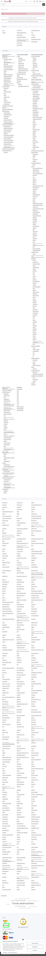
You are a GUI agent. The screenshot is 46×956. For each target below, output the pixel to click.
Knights (34, 290)
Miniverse (35, 77)
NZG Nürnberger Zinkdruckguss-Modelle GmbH (8, 743)
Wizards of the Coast (21, 882)
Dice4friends (4, 584)
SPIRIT (34, 323)
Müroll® (33, 730)
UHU (18, 847)
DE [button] (25, 1)
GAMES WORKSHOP (8, 76)
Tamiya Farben (7, 97)
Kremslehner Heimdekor (36, 683)
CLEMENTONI (34, 557)
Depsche (4, 579)
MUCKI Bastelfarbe (7, 437)
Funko (3, 622)
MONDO (18, 722)
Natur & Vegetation (7, 138)
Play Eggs (34, 300)
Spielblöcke (35, 110)
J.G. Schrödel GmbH (21, 670)
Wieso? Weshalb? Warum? (22, 79)
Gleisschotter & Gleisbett (9, 135)
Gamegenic (4, 624)
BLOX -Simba (35, 154)
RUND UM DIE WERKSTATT (7, 477)
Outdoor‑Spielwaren (37, 85)
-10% (18, 404)
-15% (18, 403)
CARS (34, 272)
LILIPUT (18, 690)
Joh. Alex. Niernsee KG (21, 674)
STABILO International (35, 816)
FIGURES (34, 283)
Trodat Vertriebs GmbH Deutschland (7, 844)
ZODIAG (32, 887)
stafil (18, 819)
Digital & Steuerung (8, 119)
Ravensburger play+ (37, 73)
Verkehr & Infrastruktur (8, 142)
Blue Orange (19, 541)
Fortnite (34, 191)
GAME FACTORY (34, 622)
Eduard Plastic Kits (35, 595)
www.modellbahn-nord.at (23, 927)
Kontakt (3, 32)
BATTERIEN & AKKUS (8, 59)
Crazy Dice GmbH (5, 566)
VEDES (18, 853)
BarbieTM (35, 270)
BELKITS (18, 535)
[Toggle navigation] (1, 1)
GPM (18, 631)
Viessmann (19, 871)
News (3, 30)
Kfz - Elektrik (6, 481)
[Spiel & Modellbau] (7, 1)
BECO (32, 533)
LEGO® (32, 166)
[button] (34, 1)
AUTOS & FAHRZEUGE (35, 56)
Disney (34, 277)
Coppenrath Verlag (6, 562)
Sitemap (33, 34)
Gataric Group (34, 624)
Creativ (5, 429)
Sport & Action (35, 311)
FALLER (32, 606)
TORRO (5, 71)
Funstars (34, 284)
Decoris (3, 572)
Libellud (4, 690)
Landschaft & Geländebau (7, 124)
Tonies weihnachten (23, 903)
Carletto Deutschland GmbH (37, 553)
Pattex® (3, 752)
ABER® (32, 502)
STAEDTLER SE (5, 819)
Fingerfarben (6, 399)
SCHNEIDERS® (5, 798)
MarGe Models (5, 701)
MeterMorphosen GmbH (36, 711)
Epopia (18, 602)
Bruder (32, 549)
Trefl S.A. (18, 839)
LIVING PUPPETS (5, 692)
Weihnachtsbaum (33, 906)
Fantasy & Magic (36, 281)
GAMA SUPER (19, 622)
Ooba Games (33, 746)
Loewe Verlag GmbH (21, 692)
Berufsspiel (35, 372)
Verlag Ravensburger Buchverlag (6, 868)
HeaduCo (33, 647)
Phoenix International (6, 759)
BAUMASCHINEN (7, 79)
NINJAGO (34, 217)
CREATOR (34, 180)
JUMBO (34, 133)
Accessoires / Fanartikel (7, 390)
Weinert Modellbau (35, 876)
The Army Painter (7, 102)
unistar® (33, 849)
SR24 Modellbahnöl (21, 816)
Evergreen (33, 604)
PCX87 (3, 755)
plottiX (32, 764)
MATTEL (34, 134)
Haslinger (4, 645)
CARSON (33, 555)
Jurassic (34, 201)
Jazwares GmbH (20, 672)
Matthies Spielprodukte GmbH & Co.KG (8, 706)
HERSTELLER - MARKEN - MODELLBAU (8, 84)
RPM (18, 792)
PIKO (18, 761)
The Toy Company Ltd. (21, 825)
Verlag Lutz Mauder (6, 865)
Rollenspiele (35, 106)
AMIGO (34, 122)
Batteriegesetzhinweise (36, 39)
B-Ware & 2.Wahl (20, 406)
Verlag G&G (4, 863)
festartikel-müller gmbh (7, 611)
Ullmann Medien (34, 847)
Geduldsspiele (35, 115)
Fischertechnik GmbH (21, 613)
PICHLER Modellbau (6, 761)
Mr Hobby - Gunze (20, 726)
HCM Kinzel (4, 647)
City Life (34, 327)
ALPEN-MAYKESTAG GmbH (7, 511)
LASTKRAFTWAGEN (7, 78)
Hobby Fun (4, 660)
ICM (17, 664)
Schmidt (34, 145)
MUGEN (3, 730)
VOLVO (18, 873)
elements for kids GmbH (21, 599)
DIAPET (32, 581)
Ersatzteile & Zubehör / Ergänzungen (37, 342)
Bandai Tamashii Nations (36, 530)
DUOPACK (35, 279)
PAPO (34, 377)
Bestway (33, 535)
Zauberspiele (35, 113)
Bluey (34, 242)
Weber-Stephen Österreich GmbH (22, 877)
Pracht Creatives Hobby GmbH (37, 768)
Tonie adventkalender (20, 906)
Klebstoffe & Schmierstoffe (7, 105)
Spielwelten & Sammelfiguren (37, 375)
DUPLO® (34, 184)
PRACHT (5, 441)
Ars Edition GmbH (34, 522)
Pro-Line (4, 772)
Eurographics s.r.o (20, 604)
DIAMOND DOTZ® (20, 581)
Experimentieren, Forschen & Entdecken (37, 81)
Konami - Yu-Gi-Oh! (6, 683)
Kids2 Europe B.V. (20, 681)
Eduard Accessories (21, 595)
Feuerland (19, 611)
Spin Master (33, 814)
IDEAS (34, 199)
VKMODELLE (33, 871)
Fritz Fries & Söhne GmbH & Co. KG (22, 619)
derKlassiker (19, 579)
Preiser (18, 770)
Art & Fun (5, 424)
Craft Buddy (19, 564)
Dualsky (3, 590)
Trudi (34, 354)
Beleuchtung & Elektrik (8, 128)
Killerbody (33, 681)
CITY (33, 177)
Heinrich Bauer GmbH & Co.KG (37, 649)
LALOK (32, 685)
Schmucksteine (7, 444)
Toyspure (18, 837)
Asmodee (18, 525)
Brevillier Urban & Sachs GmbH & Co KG (22, 546)
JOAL (3, 674)
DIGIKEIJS (33, 584)
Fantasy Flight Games (6, 608)
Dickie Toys (19, 584)
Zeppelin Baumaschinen (36, 884)
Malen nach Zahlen (7, 413)
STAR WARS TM (36, 226)
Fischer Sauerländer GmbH (7, 613)
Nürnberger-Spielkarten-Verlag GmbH (37, 739)
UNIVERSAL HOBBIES (6, 851)
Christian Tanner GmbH (21, 557)
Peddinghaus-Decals (21, 755)
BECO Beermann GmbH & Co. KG (8, 536)
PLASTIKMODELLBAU (8, 67)
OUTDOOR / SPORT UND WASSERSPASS (7, 469)
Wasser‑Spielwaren (36, 87)
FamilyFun (35, 328)
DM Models (4, 586)
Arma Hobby (33, 520)
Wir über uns (19, 30)
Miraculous (35, 293)
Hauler (32, 645)
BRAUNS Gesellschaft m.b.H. (22, 543)
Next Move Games (35, 732)
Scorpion (18, 801)
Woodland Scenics (35, 882)
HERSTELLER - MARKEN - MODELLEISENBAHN (8, 122)
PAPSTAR (18, 750)
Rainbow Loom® (7, 442)
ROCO (32, 786)
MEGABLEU (33, 706)
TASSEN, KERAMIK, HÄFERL (9, 466)
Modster (4, 722)
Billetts (5, 454)
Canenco (18, 553)
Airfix (3, 509)
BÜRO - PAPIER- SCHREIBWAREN (5, 452)
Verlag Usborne (5, 871)
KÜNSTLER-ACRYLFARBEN (9, 405)
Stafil (5, 446)
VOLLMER (4, 873)
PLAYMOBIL (33, 258)
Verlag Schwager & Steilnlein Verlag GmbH (22, 868)
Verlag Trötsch (34, 867)
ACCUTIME (4, 504)
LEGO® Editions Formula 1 (38, 205)
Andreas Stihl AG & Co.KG (36, 516)
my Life (34, 297)
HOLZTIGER (33, 660)
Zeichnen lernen (7, 412)
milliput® (19, 717)
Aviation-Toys (34, 528)
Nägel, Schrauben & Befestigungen (8, 483)
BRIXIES (34, 155)
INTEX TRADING (20, 668)
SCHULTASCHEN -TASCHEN (9, 457)
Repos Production (20, 781)
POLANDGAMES (20, 768)
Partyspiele (35, 101)
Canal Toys (4, 553)
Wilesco (32, 880)
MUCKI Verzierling (7, 439)
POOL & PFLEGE (7, 471)
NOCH (18, 736)
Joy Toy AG (19, 676)
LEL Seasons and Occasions (38, 208)
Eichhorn (18, 597)
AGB (32, 32)
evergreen (6, 152)
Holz (4, 415)
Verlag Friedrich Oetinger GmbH (36, 860)
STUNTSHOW (35, 313)
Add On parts (19, 504)
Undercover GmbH (20, 849)
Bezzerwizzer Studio (6, 538)
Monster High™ (36, 295)
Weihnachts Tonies (22, 72)
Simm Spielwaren (5, 807)
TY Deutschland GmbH (6, 847)
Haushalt (4, 462)
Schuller (33, 798)
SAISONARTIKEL (5, 489)
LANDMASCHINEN (7, 81)
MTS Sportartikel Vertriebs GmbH (36, 727)
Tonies (32, 830)
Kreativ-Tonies (21, 63)
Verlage (18, 82)
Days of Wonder (34, 570)
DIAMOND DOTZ (5, 581)
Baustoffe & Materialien (7, 150)
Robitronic (33, 784)
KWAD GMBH (19, 685)
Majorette (19, 699)
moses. (34, 120)
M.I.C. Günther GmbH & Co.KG (8, 697)
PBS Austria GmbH (35, 752)
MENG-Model (19, 709)
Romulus (33, 789)
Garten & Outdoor (34, 83)
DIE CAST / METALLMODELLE (7, 61)
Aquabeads (6, 422)
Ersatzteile (33, 384)
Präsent (3, 770)
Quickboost (19, 775)
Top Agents (35, 314)
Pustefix (32, 772)
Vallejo (5, 98)
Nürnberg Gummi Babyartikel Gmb (23, 739)
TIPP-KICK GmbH (5, 830)
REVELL (32, 781)
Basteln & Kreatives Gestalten (37, 75)
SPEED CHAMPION (36, 212)
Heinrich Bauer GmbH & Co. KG (22, 650)
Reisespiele (35, 105)
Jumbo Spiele (34, 676)
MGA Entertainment (37, 365)
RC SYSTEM (4, 779)
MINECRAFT (35, 210)
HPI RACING (19, 662)
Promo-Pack (35, 304)
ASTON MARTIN (36, 267)
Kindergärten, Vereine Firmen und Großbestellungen (23, 40)
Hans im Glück (34, 637)
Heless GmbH (5, 653)
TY (33, 356)
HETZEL (32, 655)
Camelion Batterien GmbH (36, 551)
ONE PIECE (35, 219)
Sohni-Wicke (19, 812)
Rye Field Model (34, 792)
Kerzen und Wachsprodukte (7, 403)
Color (34, 274)
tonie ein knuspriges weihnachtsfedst (22, 898)
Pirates (34, 335)
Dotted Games (34, 586)
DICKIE (34, 61)
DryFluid (33, 588)
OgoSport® (33, 742)
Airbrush (5, 100)
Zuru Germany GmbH (6, 889)
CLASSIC (34, 178)
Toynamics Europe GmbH (36, 834)
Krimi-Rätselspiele (36, 97)
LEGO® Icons (35, 206)
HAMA (3, 637)
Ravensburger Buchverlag (23, 86)
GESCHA (18, 627)
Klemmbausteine (34, 152)
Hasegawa (33, 641)
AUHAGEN (4, 528)
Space (34, 307)
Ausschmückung (7, 126)
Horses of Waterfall (36, 286)
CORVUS (4, 564)
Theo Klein (33, 825)
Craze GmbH (33, 564)
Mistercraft (33, 719)
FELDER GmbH (34, 608)
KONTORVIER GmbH (21, 683)
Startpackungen (7, 112)
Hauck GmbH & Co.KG (21, 645)
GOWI (32, 629)
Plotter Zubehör (7, 410)
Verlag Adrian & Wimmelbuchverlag (35, 854)
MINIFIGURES (35, 213)
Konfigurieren (35, 946)
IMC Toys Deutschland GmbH (8, 668)
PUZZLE (32, 367)
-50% (18, 390)
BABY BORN (35, 360)
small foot (19, 810)
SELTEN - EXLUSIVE (36, 248)
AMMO (18, 513)
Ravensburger (35, 141)
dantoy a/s (19, 570)
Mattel (34, 363)
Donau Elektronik (7, 479)
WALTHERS (4, 876)
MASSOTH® (33, 701)
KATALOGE (6, 64)
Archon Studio (5, 520)
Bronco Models (20, 549)
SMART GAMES (36, 147)
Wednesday (35, 235)
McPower (18, 706)
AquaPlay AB (19, 518)
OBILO (18, 742)
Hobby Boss (33, 657)
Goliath (34, 126)
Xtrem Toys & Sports (21, 884)
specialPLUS (35, 309)
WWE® (34, 320)
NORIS (34, 138)
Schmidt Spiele (34, 796)
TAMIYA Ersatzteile (35, 821)
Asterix (34, 265)
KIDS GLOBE (4, 681)
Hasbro (3, 641)
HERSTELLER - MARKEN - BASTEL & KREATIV (8, 449)
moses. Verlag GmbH (6, 724)
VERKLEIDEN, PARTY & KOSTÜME (8, 475)
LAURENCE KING (5, 688)
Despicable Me (36, 187)
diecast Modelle (20, 410)
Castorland (4, 557)
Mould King (35, 159)
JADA (32, 670)
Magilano (33, 697)
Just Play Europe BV (6, 679)
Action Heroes (35, 262)
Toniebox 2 (20, 58)
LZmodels (33, 694)
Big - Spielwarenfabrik (21, 538)
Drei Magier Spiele (20, 588)
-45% (18, 392)
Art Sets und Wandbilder (38, 173)
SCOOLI (3, 801)
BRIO (32, 545)
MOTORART (19, 724)
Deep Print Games (20, 572)
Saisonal (34, 227)
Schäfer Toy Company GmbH (37, 794)
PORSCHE (34, 302)
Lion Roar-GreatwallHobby (36, 690)
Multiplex (19, 730)
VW (33, 318)
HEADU (34, 253)
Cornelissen (19, 562)
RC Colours (33, 777)
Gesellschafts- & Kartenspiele (37, 89)
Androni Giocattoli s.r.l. (7, 518)
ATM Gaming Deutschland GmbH (36, 525)
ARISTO (18, 520)
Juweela (18, 679)
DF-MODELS (33, 579)
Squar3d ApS (4, 816)
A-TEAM (34, 260)
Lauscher (20, 61)
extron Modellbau (20, 606)
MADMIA (18, 697)
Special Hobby (5, 814)
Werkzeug (4, 107)
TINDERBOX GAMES (35, 828)
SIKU (34, 68)
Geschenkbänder (7, 400)
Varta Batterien (5, 853)
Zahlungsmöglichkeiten (21, 32)
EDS (3, 595)
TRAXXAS (4, 839)
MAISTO (3, 699)
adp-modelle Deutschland (36, 504)
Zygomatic (33, 889)
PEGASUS (34, 140)
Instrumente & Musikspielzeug (37, 150)
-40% (18, 394)
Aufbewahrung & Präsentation (8, 148)
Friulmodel (33, 619)
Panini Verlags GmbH (21, 748)
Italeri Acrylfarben (7, 91)
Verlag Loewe (34, 863)
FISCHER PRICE (34, 611)
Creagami (6, 427)
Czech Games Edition (6, 570)
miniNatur (4, 719)
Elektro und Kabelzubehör (7, 109)
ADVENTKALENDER (36, 250)
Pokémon (34, 222)
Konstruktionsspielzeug (36, 162)
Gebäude (5, 133)
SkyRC (32, 807)
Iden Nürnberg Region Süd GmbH (36, 665)
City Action (35, 325)
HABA (34, 127)
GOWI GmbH (4, 631)
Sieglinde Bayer (20, 803)
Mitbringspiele (36, 99)
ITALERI (3, 670)
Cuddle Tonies (21, 65)
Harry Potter (35, 196)
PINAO (32, 761)
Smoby (3, 812)
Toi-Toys (18, 830)
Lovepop (18, 694)
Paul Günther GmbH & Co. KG (23, 752)
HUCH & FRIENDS (36, 129)
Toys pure (4, 837)
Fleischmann (33, 613)
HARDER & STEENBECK (8, 74)
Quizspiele (35, 103)
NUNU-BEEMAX (5, 739)
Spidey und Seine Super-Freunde (38, 244)
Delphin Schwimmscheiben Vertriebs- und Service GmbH (37, 573)
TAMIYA (18, 821)
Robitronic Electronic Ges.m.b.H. (6, 787)
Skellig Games (19, 807)
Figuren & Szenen (7, 131)
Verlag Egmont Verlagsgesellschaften (6, 860)
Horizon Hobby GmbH (6, 662)
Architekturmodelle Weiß (36, 518)
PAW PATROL (35, 379)
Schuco (18, 798)
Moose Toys (33, 722)
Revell (5, 72)
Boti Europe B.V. (5, 543)
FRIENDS (34, 192)
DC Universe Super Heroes (38, 185)
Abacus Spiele (19, 502)
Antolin (18, 75)
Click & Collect (19, 34)
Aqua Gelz (6, 420)
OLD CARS (19, 746)
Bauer (34, 347)
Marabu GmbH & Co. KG (36, 699)
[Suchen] (43, 4)
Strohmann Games (35, 819)
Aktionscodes (19, 42)
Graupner (4, 635)
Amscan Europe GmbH (6, 516)
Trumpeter (33, 843)
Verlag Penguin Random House (37, 865)
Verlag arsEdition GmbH (7, 857)
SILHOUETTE (4, 805)
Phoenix (32, 757)
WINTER (5, 492)
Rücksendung (19, 45)
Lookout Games (34, 692)
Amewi (32, 511)
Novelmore (35, 321)
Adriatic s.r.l (4, 507)
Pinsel (5, 93)
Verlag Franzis (19, 859)
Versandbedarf (7, 461)
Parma (32, 750)
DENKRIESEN (4, 576)
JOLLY (5, 455)
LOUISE (3, 694)
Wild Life (34, 330)
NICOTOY (33, 734)
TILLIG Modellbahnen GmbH (22, 828)
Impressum (5, 952)
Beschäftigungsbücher (21, 73)
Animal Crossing (36, 171)
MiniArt (32, 717)
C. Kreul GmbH (20, 551)
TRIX (32, 841)
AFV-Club (33, 507)
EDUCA (3, 597)
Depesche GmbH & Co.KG (22, 576)
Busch (3, 551)
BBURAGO (4, 533)
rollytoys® (19, 789)
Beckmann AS (19, 533)
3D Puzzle (35, 368)
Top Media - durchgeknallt (22, 832)
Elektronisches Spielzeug (36, 79)
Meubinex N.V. (5, 715)
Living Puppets (36, 351)
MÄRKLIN (18, 701)
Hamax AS (19, 637)
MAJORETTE (35, 65)
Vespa (34, 316)
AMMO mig (6, 88)
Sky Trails (34, 306)
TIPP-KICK (35, 136)
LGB (32, 688)
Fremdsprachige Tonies (23, 68)
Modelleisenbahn (5, 111)
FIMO (5, 397)
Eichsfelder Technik (35, 597)
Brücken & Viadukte (8, 129)
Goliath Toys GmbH (20, 629)
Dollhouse (35, 334)
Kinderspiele (35, 92)
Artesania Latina (5, 525)
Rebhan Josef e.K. (34, 779)
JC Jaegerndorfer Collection (36, 672)
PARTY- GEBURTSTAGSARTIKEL (8, 473)
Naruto (34, 299)
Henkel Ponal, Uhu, (35, 653)
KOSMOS (20, 84)
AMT (18, 516)
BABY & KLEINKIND (35, 70)
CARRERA (34, 59)
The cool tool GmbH (6, 825)
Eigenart (4, 599)
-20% (18, 401)
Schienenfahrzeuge (8, 114)
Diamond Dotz (6, 395)
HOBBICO (19, 657)
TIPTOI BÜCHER (20, 77)
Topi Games (33, 832)
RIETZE (3, 784)
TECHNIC (34, 233)
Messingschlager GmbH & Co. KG (8, 712)
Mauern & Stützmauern (8, 136)
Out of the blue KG (6, 748)
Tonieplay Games (21, 59)
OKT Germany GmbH (6, 746)
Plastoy (3, 764)
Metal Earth (19, 711)
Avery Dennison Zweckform (22, 528)
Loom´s (5, 434)
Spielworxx (19, 814)
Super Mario (35, 231)
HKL (3, 657)
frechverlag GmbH (35, 615)
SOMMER (5, 490)
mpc (3, 726)
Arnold (3, 522)
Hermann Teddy (36, 349)
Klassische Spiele (36, 94)
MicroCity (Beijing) (6, 717)
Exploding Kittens (5, 606)
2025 (34, 246)
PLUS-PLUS (19, 766)
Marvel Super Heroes (37, 215)
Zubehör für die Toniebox (23, 70)
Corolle (34, 361)
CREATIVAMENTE (34, 566)
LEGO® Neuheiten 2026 (37, 168)
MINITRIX (18, 719)
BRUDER (34, 58)
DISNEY (34, 182)
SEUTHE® (33, 801)
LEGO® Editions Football (37, 203)
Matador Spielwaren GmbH (22, 703)
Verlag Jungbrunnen (21, 863)
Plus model (4, 766)
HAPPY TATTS (19, 639)
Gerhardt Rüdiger (5, 627)
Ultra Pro (4, 849)
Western (34, 339)
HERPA (18, 655)
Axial (3, 530)
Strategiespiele (36, 112)
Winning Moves (5, 882)
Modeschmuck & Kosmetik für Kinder (37, 256)
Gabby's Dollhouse (36, 194)
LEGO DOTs (35, 238)
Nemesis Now (5, 732)
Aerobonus (19, 507)
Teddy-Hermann (20, 823)
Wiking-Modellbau (20, 880)
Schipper (4, 796)
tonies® (18, 56)
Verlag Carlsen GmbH (21, 857)
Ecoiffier (4, 593)
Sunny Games (5, 821)
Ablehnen (35, 950)
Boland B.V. (33, 541)
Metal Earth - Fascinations (9, 435)
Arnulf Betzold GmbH (21, 522)
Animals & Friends (36, 263)
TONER (5, 459)
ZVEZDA (18, 889)
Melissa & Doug (5, 709)
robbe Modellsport (20, 784)
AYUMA (34, 269)
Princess (34, 332)
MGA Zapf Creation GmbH (36, 715)
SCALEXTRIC (35, 66)
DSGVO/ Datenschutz (13, 952)
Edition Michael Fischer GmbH (37, 593)
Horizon (34, 198)
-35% (18, 396)
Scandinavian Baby (20, 794)
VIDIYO (34, 236)
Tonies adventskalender (18, 900)
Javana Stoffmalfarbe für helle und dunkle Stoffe (9, 431)
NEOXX (18, 732)
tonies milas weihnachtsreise (25, 908)
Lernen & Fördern (34, 252)
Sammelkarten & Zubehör (38, 108)
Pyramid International (6, 775)
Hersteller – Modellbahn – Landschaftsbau (9, 146)
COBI (34, 157)
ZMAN (3, 887)
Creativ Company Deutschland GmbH (23, 567)
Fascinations (19, 608)
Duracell (18, 590)
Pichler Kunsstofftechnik (36, 759)
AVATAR (34, 224)
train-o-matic (33, 837)
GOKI (34, 72)
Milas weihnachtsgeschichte (33, 900)
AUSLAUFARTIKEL (20, 408)
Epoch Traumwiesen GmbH (7, 602)
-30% (18, 397)
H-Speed (18, 635)
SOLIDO (32, 812)
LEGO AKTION (19, 389)
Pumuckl (7, 904)
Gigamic (32, 627)
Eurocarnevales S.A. (6, 604)
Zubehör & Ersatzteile (37, 119)
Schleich (34, 381)
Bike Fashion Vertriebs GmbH (37, 538)
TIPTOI (34, 148)
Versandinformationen (21, 37)
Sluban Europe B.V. (6, 810)
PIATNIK (18, 759)
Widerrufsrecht (34, 41)
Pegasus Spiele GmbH (6, 757)
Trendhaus (4, 841)
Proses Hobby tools (20, 772)
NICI (33, 352)
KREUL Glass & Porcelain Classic (8, 418)
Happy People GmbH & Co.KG (8, 639)
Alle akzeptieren (35, 943)
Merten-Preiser (34, 709)
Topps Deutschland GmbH (7, 834)
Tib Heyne (4, 828)
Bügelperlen (6, 393)
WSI (3, 884)
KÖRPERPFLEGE (7, 464)
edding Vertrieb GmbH (21, 593)
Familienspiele (36, 90)
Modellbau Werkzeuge (8, 65)
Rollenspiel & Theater (35, 370)
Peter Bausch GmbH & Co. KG (23, 757)
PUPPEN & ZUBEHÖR (35, 358)
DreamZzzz (35, 189)
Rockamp (18, 786)
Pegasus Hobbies (34, 755)
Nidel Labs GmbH (5, 736)
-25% (18, 399)
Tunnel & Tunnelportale (8, 140)
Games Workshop (20, 624)
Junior (34, 288)
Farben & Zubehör (6, 86)
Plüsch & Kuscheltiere (35, 345)
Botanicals (35, 175)
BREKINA (4, 545)
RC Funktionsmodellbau (8, 69)
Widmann (4, 880)
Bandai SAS (19, 530)
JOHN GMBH (33, 674)
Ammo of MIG (34, 513)
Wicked (34, 240)
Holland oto (19, 660)
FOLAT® (4, 615)
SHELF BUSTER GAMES (6, 803)
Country (34, 276)
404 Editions (4, 502)
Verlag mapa (19, 865)
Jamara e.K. (4, 672)
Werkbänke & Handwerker (38, 374)
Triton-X (18, 841)
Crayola (5, 425)
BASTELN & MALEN (6, 392)
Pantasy (34, 161)
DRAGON (4, 588)
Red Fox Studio (5, 781)
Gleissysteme (6, 116)
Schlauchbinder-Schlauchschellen (7, 486)
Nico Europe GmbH (20, 734)
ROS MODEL (4, 792)
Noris (32, 736)
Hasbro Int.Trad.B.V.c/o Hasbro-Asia (21, 642)
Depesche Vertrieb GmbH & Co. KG (36, 577)
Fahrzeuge (6, 118)
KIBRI (32, 679)
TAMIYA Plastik (5, 823)
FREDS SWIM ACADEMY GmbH (8, 619)
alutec (18, 511)
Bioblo (34, 164)
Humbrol (4, 664)
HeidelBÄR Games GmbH (7, 649)
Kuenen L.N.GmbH (6, 685)
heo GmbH (4, 655)
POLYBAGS (35, 220)
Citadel (5, 89)
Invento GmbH (34, 668)
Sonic (34, 229)
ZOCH (18, 887)
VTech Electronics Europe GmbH (36, 874)
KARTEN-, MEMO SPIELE (37, 117)
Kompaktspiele (36, 96)
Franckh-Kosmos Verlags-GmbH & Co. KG (22, 616)
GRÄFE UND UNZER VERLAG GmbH (36, 632)
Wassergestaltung (7, 143)
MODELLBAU (4, 57)
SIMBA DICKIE (34, 805)
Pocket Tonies (21, 66)
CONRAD (33, 560)
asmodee (34, 124)
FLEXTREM (35, 63)
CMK (3, 560)
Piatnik (34, 143)
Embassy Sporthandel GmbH (37, 599)
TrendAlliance (34, 839)
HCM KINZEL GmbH (20, 647)
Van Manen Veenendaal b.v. (36, 851)
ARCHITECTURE (36, 170)
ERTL (32, 602)
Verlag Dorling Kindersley (36, 857)
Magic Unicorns (36, 291)
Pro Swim (33, 770)
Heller (18, 653)
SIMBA (18, 805)
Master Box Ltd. (5, 703)
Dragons (34, 337)
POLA (3, 768)
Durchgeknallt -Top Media (36, 590)
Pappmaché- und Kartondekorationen (8, 408)
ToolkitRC (4, 832)
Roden (3, 789)
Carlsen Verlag (5, 555)
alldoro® (33, 509)
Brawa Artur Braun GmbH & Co (37, 543)
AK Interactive (6, 104)
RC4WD (18, 779)
